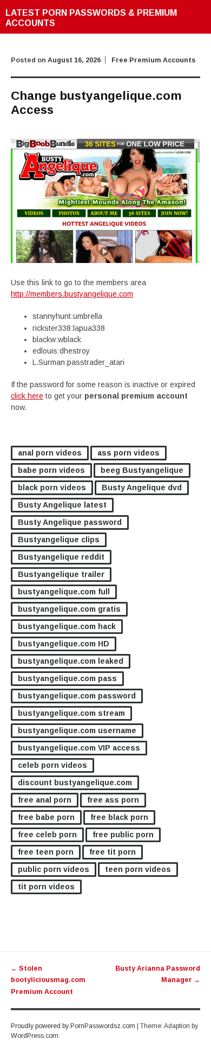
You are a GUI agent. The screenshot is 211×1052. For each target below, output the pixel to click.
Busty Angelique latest (62, 505)
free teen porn (46, 852)
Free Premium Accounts (153, 60)
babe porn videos (51, 470)
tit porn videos (46, 886)
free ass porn (113, 800)
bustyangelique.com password (77, 695)
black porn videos (52, 487)
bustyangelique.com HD (63, 643)
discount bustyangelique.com (75, 782)
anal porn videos (50, 452)
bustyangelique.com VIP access (79, 747)
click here (27, 396)
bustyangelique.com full (64, 591)
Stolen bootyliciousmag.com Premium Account (48, 980)
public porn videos (53, 869)
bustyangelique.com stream (71, 713)
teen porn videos (138, 869)
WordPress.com (34, 1036)
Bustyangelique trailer (61, 574)
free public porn (123, 834)
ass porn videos (128, 452)
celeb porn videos (52, 765)
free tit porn (112, 852)
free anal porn (44, 800)
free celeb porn (47, 834)
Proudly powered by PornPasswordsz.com (73, 1026)
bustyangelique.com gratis (69, 609)
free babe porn (46, 817)
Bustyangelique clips (59, 539)
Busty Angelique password (70, 522)
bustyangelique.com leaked (70, 661)
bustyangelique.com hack (67, 626)
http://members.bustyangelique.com (72, 294)
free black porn (119, 817)
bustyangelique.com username (77, 730)
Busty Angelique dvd (142, 487)
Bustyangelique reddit (61, 557)
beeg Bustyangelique (142, 470)
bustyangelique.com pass (67, 678)
